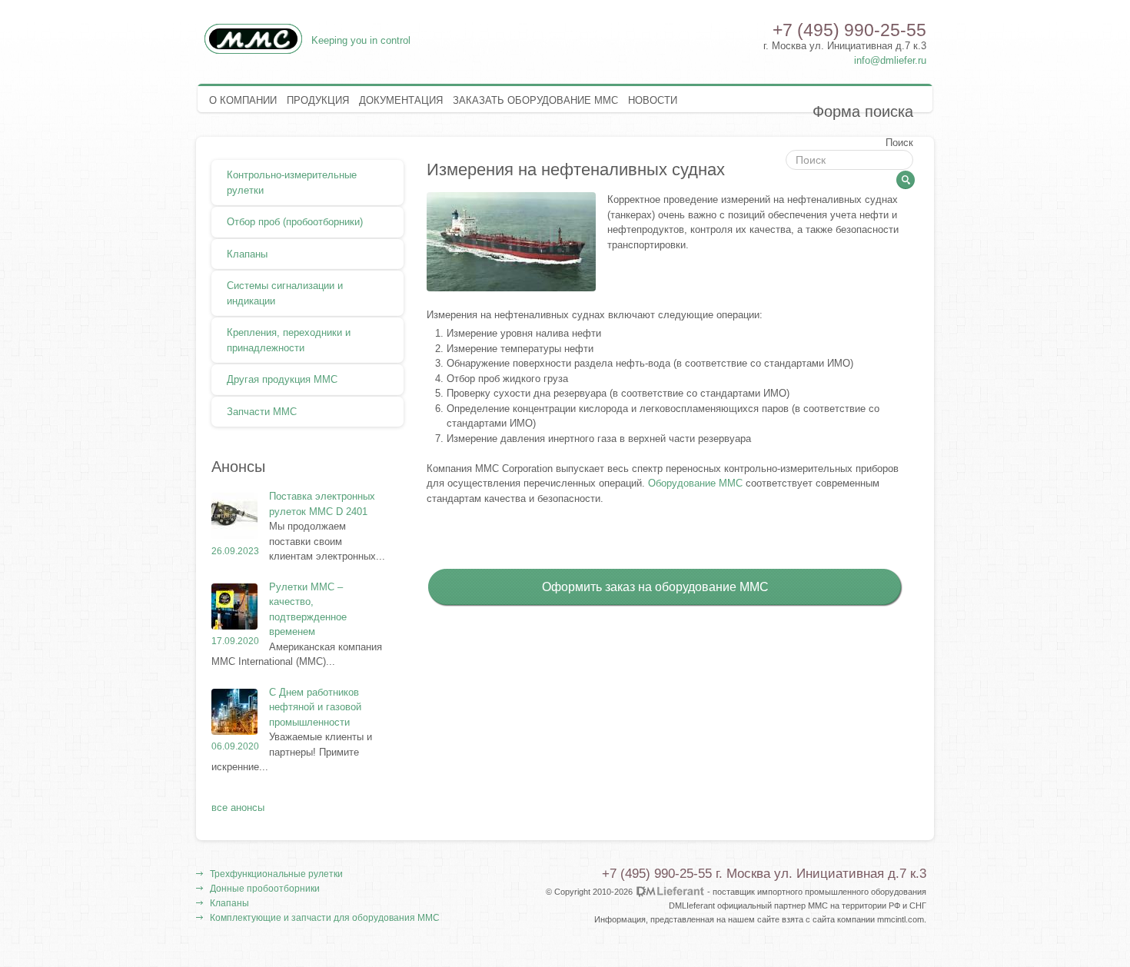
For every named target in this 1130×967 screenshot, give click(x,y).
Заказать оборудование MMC (535, 100)
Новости (652, 100)
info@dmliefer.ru (890, 60)
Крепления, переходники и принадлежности (289, 340)
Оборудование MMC (695, 483)
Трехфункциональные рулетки (276, 873)
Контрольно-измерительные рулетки (292, 182)
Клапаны (247, 254)
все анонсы (237, 807)
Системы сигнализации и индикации (285, 293)
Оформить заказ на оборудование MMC (655, 586)
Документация (401, 100)
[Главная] (253, 51)
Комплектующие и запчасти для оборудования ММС (325, 917)
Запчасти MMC (262, 411)
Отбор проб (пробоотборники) (295, 221)
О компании (243, 100)
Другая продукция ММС (282, 379)
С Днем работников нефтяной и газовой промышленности (315, 707)
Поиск (899, 142)
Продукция (318, 100)
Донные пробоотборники (265, 888)
